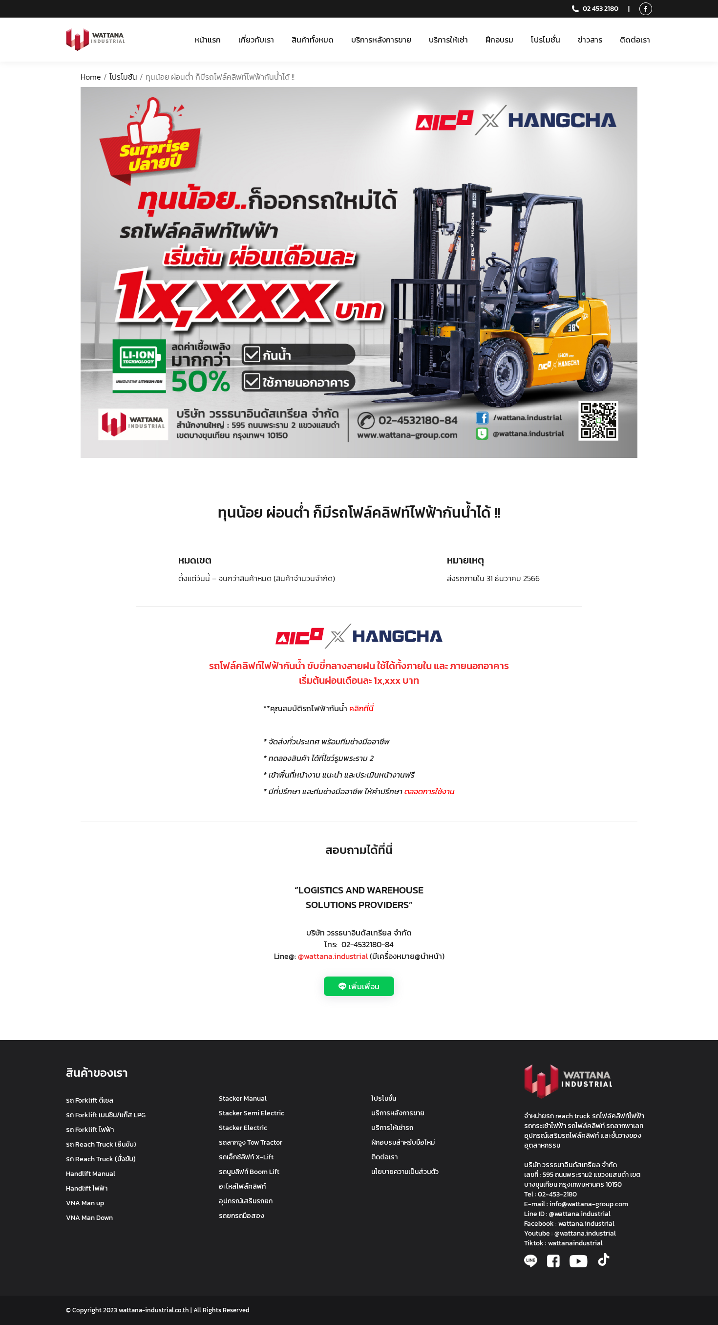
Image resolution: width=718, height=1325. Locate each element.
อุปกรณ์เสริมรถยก (246, 1201)
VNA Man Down (89, 1218)
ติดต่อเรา (384, 1157)
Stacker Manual (243, 1098)
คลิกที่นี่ (361, 708)
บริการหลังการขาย (397, 1113)
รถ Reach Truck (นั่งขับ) (101, 1159)
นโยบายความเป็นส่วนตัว (405, 1172)
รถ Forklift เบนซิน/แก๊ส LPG (106, 1115)
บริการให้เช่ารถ (392, 1128)
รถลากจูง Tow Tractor (250, 1142)
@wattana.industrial (333, 956)
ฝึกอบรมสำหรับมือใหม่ (403, 1142)
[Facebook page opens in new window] (645, 8)
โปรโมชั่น (383, 1098)
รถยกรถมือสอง (241, 1216)
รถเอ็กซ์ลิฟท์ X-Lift (246, 1157)
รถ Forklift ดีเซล (89, 1100)
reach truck (573, 1116)
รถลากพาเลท (624, 1126)
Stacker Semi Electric (251, 1113)
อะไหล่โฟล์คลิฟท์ (242, 1186)
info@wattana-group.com (588, 1204)
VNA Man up (85, 1203)
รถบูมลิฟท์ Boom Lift (249, 1172)
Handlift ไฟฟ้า (86, 1188)
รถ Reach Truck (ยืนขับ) (101, 1144)
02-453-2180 (557, 1194)
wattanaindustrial (575, 1243)
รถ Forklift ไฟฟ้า (90, 1130)
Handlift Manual (90, 1174)
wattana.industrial (586, 1223)
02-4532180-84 (367, 944)
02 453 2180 (600, 9)
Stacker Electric (243, 1128)
